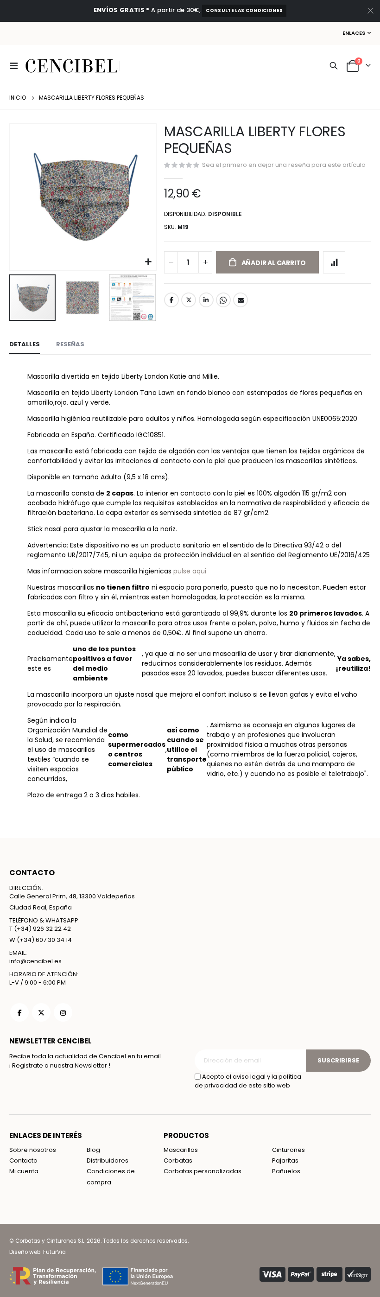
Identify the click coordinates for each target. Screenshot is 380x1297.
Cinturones (288, 1149)
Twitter (188, 299)
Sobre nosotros (32, 1149)
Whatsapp (223, 299)
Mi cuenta (23, 1171)
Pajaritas (285, 1160)
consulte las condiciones (244, 10)
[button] (148, 262)
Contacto (23, 1160)
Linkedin (63, 1012)
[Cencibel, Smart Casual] (71, 66)
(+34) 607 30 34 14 (44, 939)
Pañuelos (286, 1171)
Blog (93, 1149)
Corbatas (178, 1160)
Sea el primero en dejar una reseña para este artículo (284, 164)
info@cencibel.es (35, 961)
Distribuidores (107, 1160)
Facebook (171, 299)
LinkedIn (206, 299)
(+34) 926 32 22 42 (42, 928)
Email (240, 299)
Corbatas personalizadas (202, 1171)
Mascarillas (181, 1149)
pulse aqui (189, 571)
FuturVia (54, 1252)
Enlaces (353, 33)
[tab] (24, 345)
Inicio (17, 98)
